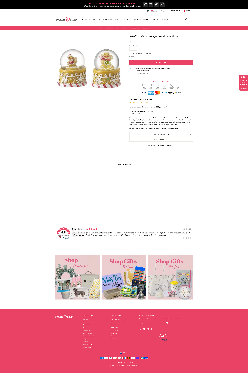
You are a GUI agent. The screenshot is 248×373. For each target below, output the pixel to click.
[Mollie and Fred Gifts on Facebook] (144, 329)
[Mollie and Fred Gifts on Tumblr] (151, 329)
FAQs (84, 327)
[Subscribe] (167, 323)
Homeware (164, 19)
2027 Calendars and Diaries (102, 19)
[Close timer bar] (246, 4)
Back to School (85, 19)
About (85, 322)
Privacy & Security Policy (117, 365)
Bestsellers (126, 19)
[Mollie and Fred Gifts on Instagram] (140, 329)
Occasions (137, 19)
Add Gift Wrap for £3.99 (140, 54)
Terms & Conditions (132, 365)
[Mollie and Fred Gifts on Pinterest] (148, 329)
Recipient (146, 19)
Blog (84, 339)
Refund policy (87, 347)
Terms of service (88, 344)
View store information (141, 73)
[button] (155, 10)
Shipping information (161, 134)
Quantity (133, 45)
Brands (155, 19)
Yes (132, 57)
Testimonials (87, 325)
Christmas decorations (156, 129)
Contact (85, 341)
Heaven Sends (148, 120)
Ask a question (161, 139)
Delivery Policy (87, 330)
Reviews (85, 319)
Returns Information (89, 336)
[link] (124, 233)
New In (117, 19)
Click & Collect (87, 333)
